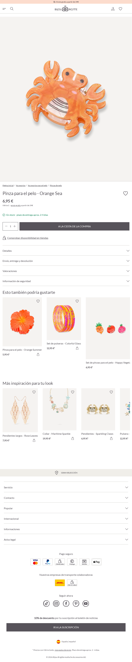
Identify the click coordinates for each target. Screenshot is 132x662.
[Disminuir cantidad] (6, 226)
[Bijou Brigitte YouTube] (85, 603)
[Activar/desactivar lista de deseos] (125, 193)
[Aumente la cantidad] (14, 226)
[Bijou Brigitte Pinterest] (76, 603)
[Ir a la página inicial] (66, 8)
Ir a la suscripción (66, 627)
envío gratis (16, 205)
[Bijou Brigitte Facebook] (66, 603)
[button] (113, 9)
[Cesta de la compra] (128, 9)
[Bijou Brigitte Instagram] (56, 603)
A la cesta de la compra (74, 226)
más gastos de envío (63, 650)
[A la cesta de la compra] (38, 354)
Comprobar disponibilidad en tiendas (27, 237)
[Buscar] (11, 9)
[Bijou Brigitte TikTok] (46, 603)
